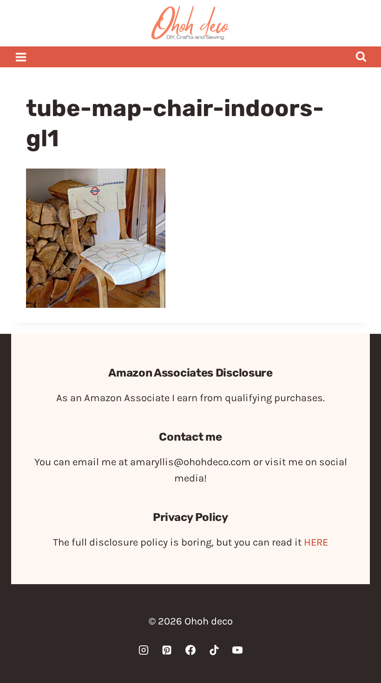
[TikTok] (214, 650)
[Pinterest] (167, 650)
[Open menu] (21, 56)
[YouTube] (237, 650)
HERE (316, 542)
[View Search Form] (361, 57)
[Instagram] (143, 650)
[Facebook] (190, 650)
